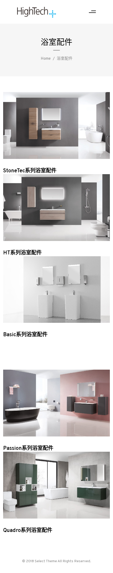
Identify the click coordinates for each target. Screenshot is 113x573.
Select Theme (46, 561)
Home (46, 58)
